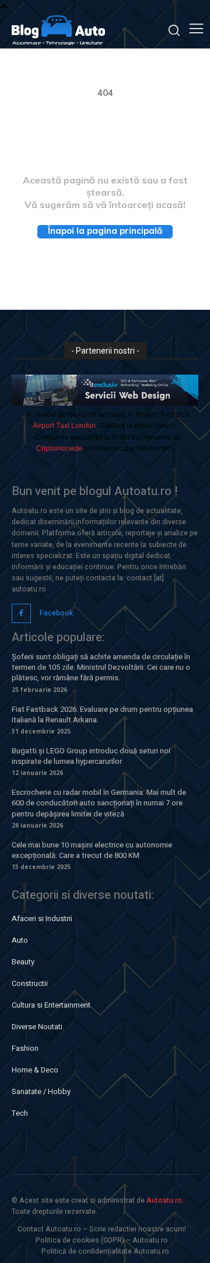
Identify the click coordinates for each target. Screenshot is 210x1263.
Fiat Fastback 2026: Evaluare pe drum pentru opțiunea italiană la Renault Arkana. (102, 714)
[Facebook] (21, 613)
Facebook (56, 613)
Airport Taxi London (64, 425)
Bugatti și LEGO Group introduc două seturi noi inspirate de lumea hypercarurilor (91, 756)
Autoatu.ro (164, 1200)
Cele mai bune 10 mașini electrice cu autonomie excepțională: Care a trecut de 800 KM (92, 850)
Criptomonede (59, 448)
